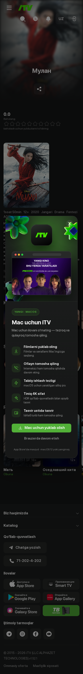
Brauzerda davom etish (41, 438)
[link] (41, 428)
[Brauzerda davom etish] (69, 223)
